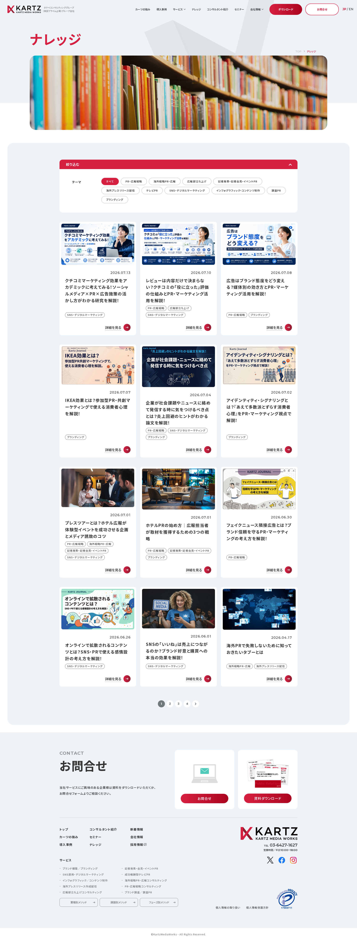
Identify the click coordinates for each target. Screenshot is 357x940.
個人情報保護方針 (257, 907)
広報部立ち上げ (197, 181)
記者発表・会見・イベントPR (141, 868)
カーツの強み (142, 9)
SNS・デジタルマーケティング (187, 190)
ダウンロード (285, 9)
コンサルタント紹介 (217, 9)
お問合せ (322, 9)
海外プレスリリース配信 (120, 190)
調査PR (276, 190)
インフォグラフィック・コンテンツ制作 (238, 190)
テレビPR (152, 190)
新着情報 (136, 829)
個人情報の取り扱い (228, 907)
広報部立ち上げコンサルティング (82, 892)
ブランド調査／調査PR (138, 892)
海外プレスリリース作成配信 (80, 886)
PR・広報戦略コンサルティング (143, 886)
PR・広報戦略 (134, 181)
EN (351, 9)
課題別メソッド (119, 902)
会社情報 (136, 837)
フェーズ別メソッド (159, 902)
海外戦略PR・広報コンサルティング (146, 880)
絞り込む (73, 164)
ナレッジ (196, 9)
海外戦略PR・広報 (165, 181)
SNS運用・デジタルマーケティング (83, 874)
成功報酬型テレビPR (137, 874)
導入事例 (161, 9)
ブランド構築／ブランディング (80, 868)
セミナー (239, 9)
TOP (298, 51)
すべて (110, 181)
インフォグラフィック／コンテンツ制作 (85, 880)
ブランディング (114, 199)
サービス (66, 860)
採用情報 (136, 844)
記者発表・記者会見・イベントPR (237, 181)
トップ (64, 829)
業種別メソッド (78, 902)
